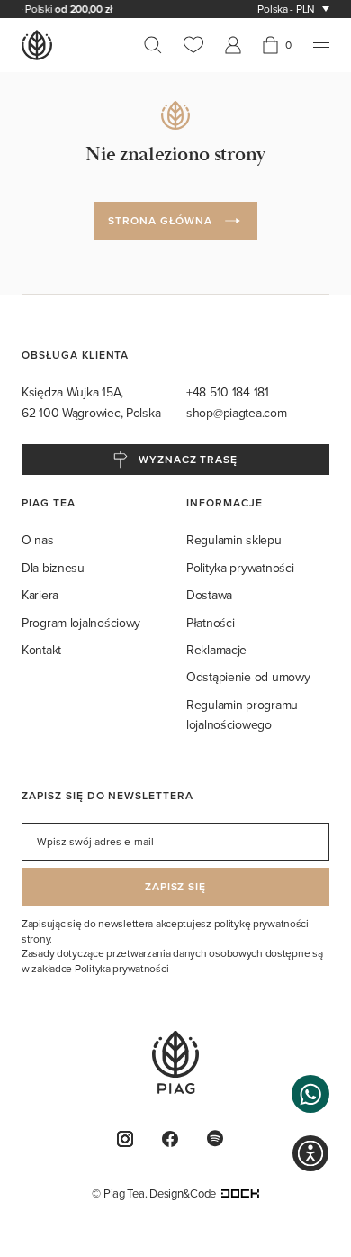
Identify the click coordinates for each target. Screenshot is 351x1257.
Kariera (40, 595)
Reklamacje (216, 650)
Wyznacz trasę (188, 459)
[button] (310, 1094)
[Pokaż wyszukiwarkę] (158, 45)
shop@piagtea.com (236, 413)
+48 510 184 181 (229, 392)
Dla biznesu (53, 568)
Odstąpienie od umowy (248, 677)
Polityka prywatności (239, 568)
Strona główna (160, 220)
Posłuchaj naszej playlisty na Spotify (220, 1138)
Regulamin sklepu (234, 540)
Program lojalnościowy (81, 623)
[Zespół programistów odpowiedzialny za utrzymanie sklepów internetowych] (240, 1193)
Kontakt (41, 650)
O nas (38, 540)
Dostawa (209, 595)
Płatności (210, 623)
